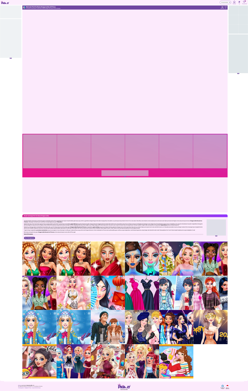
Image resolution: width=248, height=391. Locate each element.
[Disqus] (125, 195)
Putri (55, 8)
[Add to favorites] (226, 7)
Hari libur (51, 8)
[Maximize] (222, 7)
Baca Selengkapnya (29, 238)
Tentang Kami (21, 387)
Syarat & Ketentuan (36, 387)
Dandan (58, 8)
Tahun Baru (39, 8)
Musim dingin (45, 8)
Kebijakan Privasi (28, 387)
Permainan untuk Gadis (31, 8)
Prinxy (19, 385)
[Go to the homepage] (4, 2)
